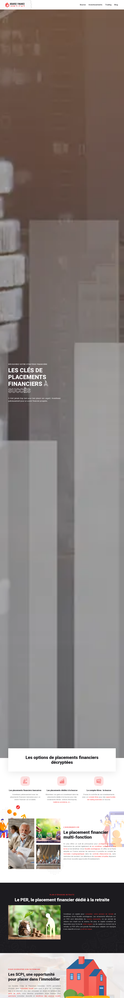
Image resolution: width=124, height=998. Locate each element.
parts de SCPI (14, 993)
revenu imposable (93, 919)
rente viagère (88, 924)
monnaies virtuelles (101, 856)
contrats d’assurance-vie (102, 854)
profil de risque (86, 929)
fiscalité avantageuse (92, 849)
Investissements (95, 5)
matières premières (60, 802)
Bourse (83, 5)
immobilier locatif (27, 988)
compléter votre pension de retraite (99, 914)
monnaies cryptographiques (73, 854)
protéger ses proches (107, 844)
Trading (108, 5)
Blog (116, 5)
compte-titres (93, 797)
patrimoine (12, 996)
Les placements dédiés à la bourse (62, 790)
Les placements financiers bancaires (25, 790)
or (69, 802)
